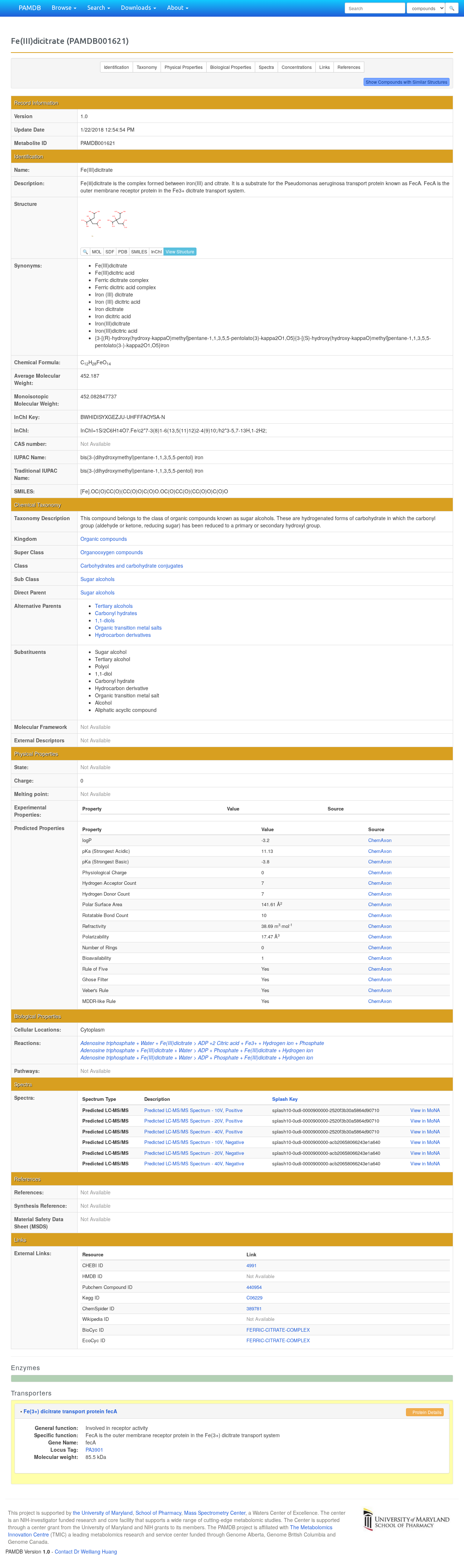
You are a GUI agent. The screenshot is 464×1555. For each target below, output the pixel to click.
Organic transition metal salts (128, 627)
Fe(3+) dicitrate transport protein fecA (70, 1411)
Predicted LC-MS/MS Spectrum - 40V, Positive (193, 1131)
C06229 (254, 1297)
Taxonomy (147, 67)
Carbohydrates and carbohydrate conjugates (131, 565)
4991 (251, 1265)
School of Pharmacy (158, 1512)
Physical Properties (184, 67)
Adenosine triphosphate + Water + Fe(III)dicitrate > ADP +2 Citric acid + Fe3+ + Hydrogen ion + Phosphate (202, 1042)
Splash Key (285, 1098)
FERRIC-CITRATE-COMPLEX (278, 1329)
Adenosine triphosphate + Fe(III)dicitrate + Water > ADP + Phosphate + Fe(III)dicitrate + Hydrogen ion (196, 1050)
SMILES (139, 251)
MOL (97, 251)
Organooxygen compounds (111, 552)
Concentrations (297, 67)
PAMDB (29, 7)
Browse (62, 7)
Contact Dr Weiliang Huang (86, 1551)
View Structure (180, 251)
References (348, 67)
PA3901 (94, 1449)
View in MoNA (425, 1110)
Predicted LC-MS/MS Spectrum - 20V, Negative (194, 1152)
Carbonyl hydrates (116, 613)
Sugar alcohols (97, 578)
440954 (254, 1287)
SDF (109, 251)
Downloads (137, 7)
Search (97, 7)
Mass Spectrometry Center (214, 1512)
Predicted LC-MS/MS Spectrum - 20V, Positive (193, 1120)
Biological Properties (230, 67)
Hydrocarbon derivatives (123, 634)
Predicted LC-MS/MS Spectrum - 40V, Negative (194, 1163)
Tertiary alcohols (114, 605)
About (176, 7)
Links (324, 67)
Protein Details (426, 1412)
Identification (116, 67)
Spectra (266, 67)
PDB (122, 251)
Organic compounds (103, 538)
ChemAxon (380, 840)
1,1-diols (105, 620)
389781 (254, 1308)
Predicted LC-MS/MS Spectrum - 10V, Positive (193, 1110)
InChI (156, 251)
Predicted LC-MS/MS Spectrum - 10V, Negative (194, 1142)
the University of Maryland (103, 1512)
